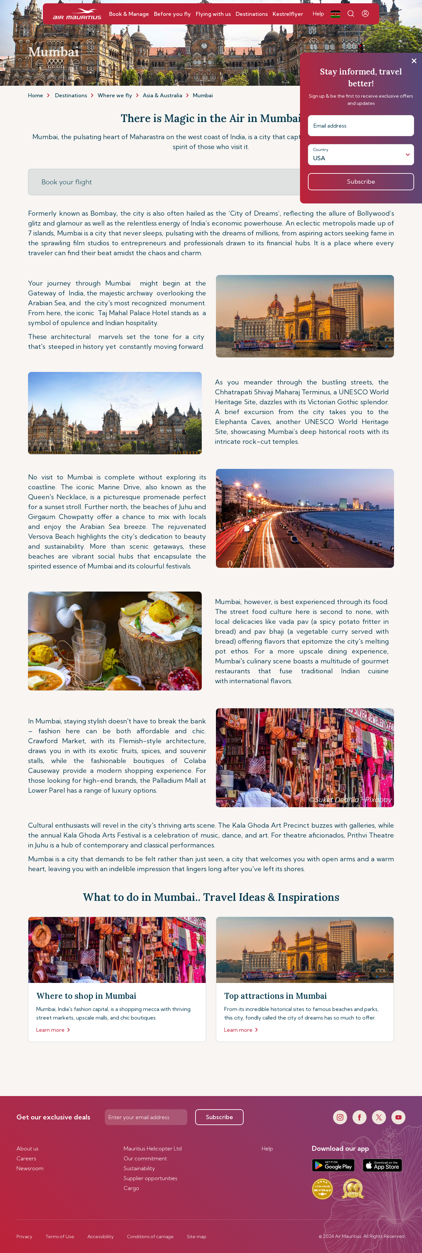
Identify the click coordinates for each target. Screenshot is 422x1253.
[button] (335, 14)
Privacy (24, 1236)
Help (267, 1148)
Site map (196, 1236)
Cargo (131, 1188)
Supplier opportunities (150, 1178)
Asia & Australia (162, 95)
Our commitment (145, 1158)
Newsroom (30, 1168)
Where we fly (115, 95)
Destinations (71, 95)
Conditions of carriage (150, 1236)
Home (35, 95)
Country (320, 149)
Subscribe (219, 1117)
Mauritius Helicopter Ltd (153, 1148)
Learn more (50, 1029)
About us (27, 1148)
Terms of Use (59, 1236)
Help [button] (318, 13)
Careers (26, 1158)
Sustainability (139, 1168)
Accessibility (100, 1236)
